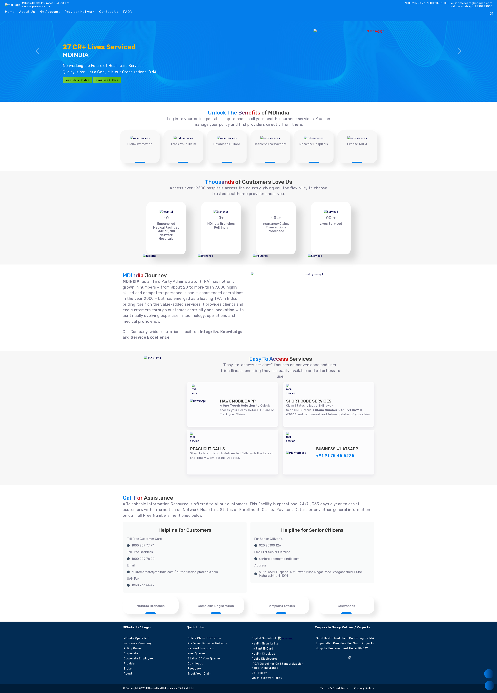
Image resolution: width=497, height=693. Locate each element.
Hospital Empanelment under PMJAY (342, 648)
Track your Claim (200, 673)
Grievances (346, 606)
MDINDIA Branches (151, 606)
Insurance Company (138, 643)
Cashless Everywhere (270, 144)
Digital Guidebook (265, 638)
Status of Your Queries (204, 658)
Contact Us (109, 12)
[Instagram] (459, 12)
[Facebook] (466, 12)
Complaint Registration (216, 606)
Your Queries (197, 653)
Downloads (195, 663)
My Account (50, 12)
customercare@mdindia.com (471, 3)
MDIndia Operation (136, 638)
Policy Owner (133, 648)
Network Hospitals (313, 144)
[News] (489, 673)
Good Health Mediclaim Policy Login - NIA (345, 638)
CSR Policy (259, 673)
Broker (128, 668)
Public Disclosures (265, 658)
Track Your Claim (183, 144)
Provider (130, 663)
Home (10, 12)
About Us (27, 12)
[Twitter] (472, 12)
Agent (128, 673)
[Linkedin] (478, 12)
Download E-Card (107, 80)
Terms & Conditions (334, 688)
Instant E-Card (262, 648)
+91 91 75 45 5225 (335, 455)
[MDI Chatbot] (489, 685)
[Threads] (491, 14)
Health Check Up (263, 653)
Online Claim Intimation (204, 638)
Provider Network (80, 12)
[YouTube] (485, 12)
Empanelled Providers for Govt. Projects (345, 643)
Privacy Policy (364, 688)
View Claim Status (77, 80)
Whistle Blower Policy (267, 678)
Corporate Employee (138, 658)
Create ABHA (357, 144)
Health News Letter (266, 643)
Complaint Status (281, 606)
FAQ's (128, 12)
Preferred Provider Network (207, 643)
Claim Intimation (139, 144)
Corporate (131, 653)
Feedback (195, 668)
